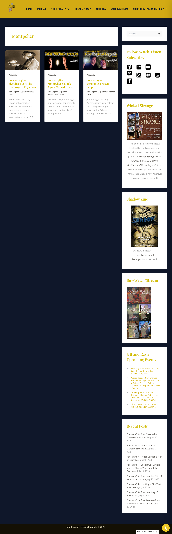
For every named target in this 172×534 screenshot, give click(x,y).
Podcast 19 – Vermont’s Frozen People (98, 83)
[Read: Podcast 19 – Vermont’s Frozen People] (100, 59)
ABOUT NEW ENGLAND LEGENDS (148, 9)
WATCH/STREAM (119, 9)
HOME (29, 9)
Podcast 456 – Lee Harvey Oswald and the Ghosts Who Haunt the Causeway (143, 468)
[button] (150, 9)
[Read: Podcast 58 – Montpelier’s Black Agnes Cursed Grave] (61, 59)
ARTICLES (101, 9)
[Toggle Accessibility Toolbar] (166, 528)
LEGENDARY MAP (82, 9)
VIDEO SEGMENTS (60, 9)
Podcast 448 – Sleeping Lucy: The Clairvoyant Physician (22, 83)
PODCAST (41, 9)
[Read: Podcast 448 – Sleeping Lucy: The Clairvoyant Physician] (22, 59)
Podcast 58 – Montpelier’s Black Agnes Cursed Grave (60, 83)
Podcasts (13, 75)
